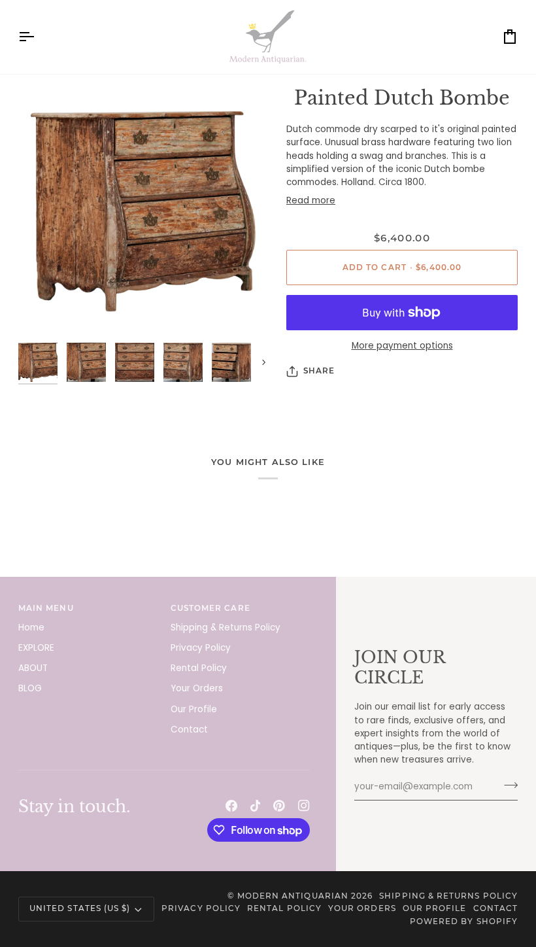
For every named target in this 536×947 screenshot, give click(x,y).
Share (319, 370)
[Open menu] (38, 37)
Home (31, 627)
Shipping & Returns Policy (225, 627)
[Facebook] (231, 806)
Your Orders (197, 688)
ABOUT (33, 668)
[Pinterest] (279, 806)
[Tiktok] (255, 806)
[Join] (507, 785)
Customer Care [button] (210, 608)
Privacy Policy (201, 648)
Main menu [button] (46, 608)
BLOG (30, 688)
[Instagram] (304, 806)
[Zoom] (143, 211)
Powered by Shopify (464, 921)
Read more (310, 200)
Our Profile (194, 709)
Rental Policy (199, 668)
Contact (189, 729)
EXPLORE (36, 648)
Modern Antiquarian (292, 896)
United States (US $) (79, 908)
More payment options (402, 345)
